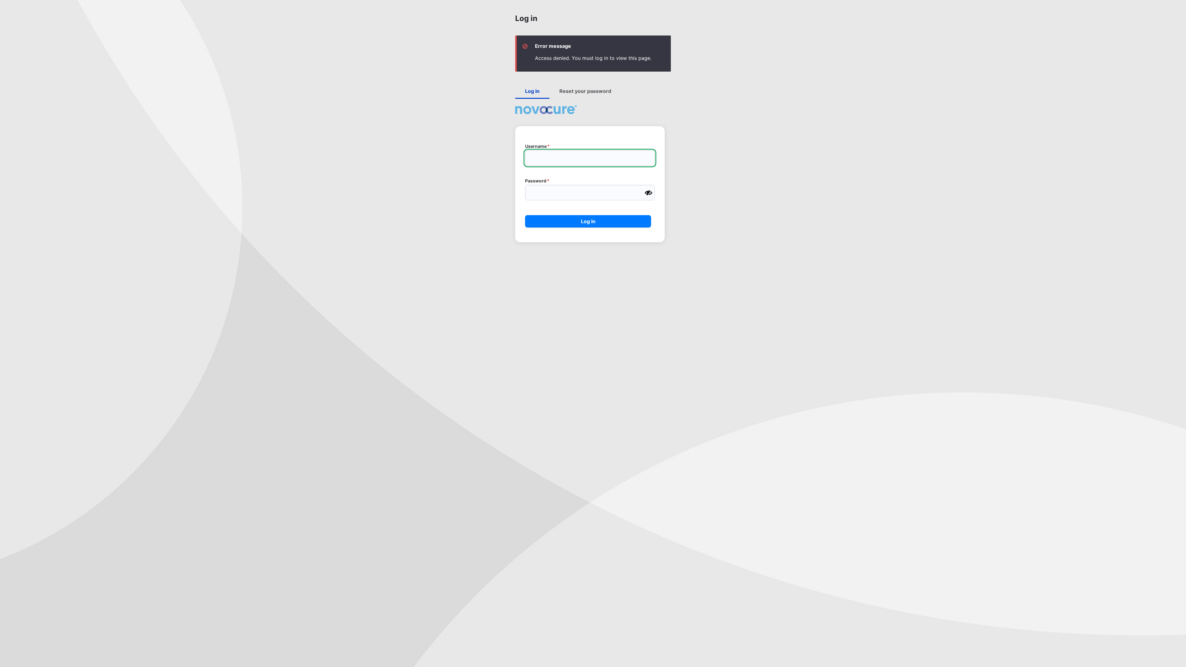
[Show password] (648, 192)
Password (535, 180)
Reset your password (585, 91)
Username (536, 146)
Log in (532, 91)
